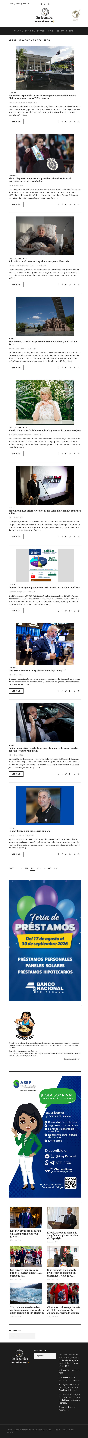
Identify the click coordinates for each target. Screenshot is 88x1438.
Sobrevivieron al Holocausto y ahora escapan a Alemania (39, 261)
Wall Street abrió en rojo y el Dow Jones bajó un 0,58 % (37, 670)
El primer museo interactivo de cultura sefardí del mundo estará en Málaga (45, 512)
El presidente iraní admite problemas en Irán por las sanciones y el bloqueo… (61, 1272)
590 (26, 868)
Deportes (62, 31)
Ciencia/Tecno (48, 1430)
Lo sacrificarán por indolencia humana (29, 830)
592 (39, 868)
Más (71, 31)
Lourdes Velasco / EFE (16, 348)
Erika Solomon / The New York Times (21, 265)
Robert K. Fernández (15, 835)
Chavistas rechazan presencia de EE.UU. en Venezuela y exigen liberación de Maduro (63, 1309)
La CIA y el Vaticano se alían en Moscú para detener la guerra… (25, 1233)
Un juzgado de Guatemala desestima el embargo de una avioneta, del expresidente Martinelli (43, 749)
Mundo (51, 31)
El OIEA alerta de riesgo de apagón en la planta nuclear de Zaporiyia (62, 1235)
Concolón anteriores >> (72, 1059)
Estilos (12, 508)
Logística (10, 1432)
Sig (56, 868)
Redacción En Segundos (17, 102)
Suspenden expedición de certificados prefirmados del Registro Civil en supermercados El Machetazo (42, 97)
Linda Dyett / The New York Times (20, 435)
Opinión (12, 828)
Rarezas (71, 1430)
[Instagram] (48, 4)
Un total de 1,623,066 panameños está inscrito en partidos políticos (44, 587)
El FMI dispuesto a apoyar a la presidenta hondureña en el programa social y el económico (40, 179)
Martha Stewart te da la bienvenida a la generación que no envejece (45, 430)
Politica (12, 585)
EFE (10, 185)
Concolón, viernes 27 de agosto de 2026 (24, 1051)
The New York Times (18, 258)
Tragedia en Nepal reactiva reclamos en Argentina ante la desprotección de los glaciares (27, 1309)
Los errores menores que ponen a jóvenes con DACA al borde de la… (26, 1272)
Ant (11, 868)
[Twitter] (45, 4)
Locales (41, 31)
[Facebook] (41, 4)
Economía (30, 31)
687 (49, 868)
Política (18, 31)
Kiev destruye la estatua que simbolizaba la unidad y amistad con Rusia (43, 343)
